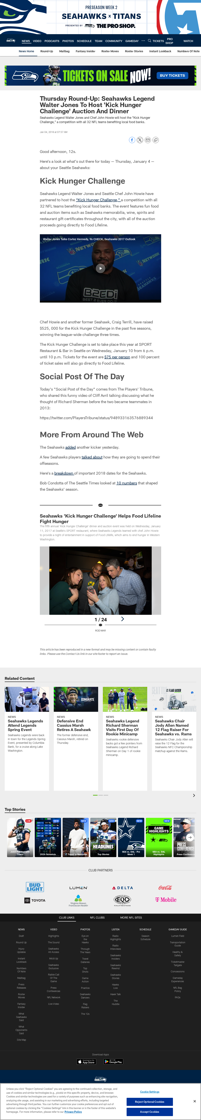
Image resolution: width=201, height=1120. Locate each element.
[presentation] (194, 796)
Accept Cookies (149, 1111)
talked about (92, 457)
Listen (115, 929)
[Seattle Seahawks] (100, 1080)
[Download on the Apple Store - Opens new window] (86, 1062)
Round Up (21, 942)
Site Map (21, 1039)
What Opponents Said (21, 1030)
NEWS (21, 929)
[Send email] (148, 142)
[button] (100, 268)
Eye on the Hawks (85, 939)
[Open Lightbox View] (100, 591)
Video (53, 929)
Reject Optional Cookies (149, 1101)
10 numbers (126, 482)
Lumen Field (177, 935)
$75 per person (117, 356)
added (70, 447)
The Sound (53, 942)
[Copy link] (156, 140)
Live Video (53, 1003)
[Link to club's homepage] (11, 40)
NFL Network (53, 997)
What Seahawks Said (21, 1017)
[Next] (122, 619)
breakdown (64, 473)
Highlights (53, 935)
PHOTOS (85, 929)
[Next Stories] (190, 837)
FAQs (177, 997)
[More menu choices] (143, 40)
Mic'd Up (53, 958)
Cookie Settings (149, 1091)
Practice (85, 987)
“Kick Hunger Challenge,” (98, 199)
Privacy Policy (73, 1111)
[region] (100, 1101)
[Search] (149, 40)
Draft (21, 935)
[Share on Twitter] (140, 142)
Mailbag (21, 977)
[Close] (194, 1101)
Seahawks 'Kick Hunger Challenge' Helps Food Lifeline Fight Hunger (100, 518)
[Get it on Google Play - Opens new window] (113, 1063)
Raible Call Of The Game (53, 978)
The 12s (85, 1013)
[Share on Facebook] (132, 142)
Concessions (178, 971)
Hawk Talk (115, 994)
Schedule (145, 929)
